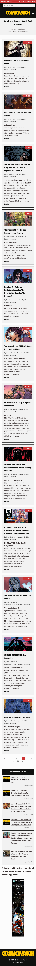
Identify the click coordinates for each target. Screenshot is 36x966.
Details (6, 87)
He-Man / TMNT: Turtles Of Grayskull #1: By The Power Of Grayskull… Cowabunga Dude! (16, 530)
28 (18, 761)
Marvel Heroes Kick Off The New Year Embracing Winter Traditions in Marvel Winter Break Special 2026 (21, 807)
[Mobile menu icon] (33, 13)
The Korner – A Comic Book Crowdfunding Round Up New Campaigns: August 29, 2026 (21, 822)
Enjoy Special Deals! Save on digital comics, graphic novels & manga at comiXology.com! (18, 871)
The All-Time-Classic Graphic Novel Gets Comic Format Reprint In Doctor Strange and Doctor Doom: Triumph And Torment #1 (21, 838)
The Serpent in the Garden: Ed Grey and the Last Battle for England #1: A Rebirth (17, 167)
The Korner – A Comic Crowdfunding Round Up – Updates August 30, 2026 (20, 793)
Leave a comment (10, 70)
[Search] (33, 5)
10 (31, 758)
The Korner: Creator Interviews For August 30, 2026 (20, 779)
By (9, 67)
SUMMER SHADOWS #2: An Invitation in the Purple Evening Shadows (17, 467)
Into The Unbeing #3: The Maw (17, 717)
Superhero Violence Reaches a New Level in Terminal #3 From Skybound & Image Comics (21, 855)
